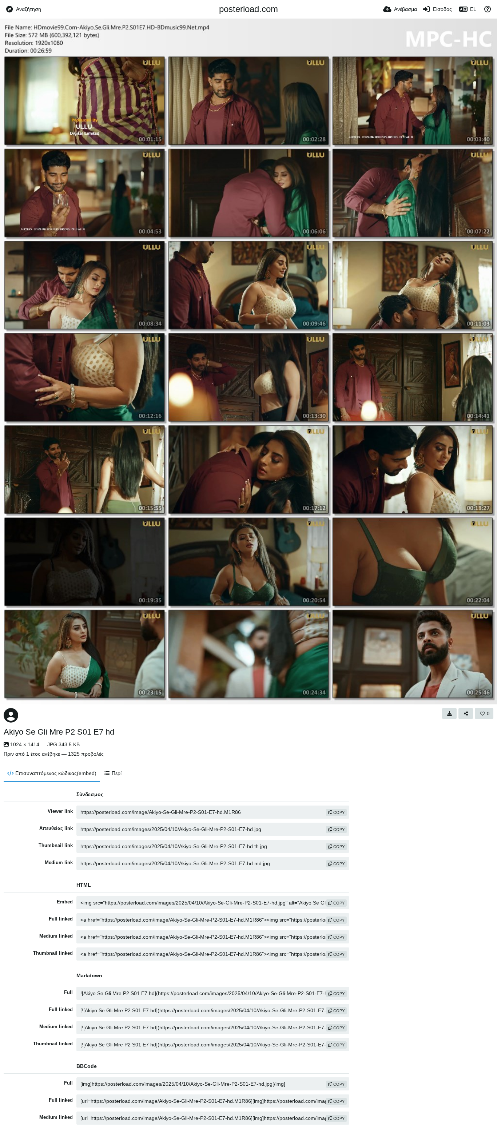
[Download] (449, 713)
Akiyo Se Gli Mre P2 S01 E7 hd (59, 731)
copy (338, 812)
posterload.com (248, 9)
